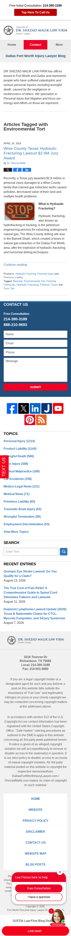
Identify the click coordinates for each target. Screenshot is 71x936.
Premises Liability (13, 277)
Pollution (45, 284)
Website (36, 809)
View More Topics (16, 531)
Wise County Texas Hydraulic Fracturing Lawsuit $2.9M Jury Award (31, 153)
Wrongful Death (19, 456)
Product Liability (20, 448)
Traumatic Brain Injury (22, 509)
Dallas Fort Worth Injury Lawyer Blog (36, 30)
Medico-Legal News (21, 486)
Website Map (35, 853)
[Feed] (41, 420)
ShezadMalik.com (17, 780)
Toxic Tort (9, 288)
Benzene (18, 281)
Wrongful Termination (22, 516)
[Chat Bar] (35, 931)
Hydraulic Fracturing (28, 284)
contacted (21, 702)
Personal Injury (45, 273)
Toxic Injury (16, 463)
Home (12, 44)
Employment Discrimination (26, 524)
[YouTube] (58, 408)
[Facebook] (12, 408)
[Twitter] (23, 408)
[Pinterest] (29, 420)
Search (63, 551)
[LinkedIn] (35, 408)
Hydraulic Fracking (26, 273)
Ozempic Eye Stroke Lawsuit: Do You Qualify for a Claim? (30, 574)
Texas (54, 284)
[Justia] (46, 408)
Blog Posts (35, 864)
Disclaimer (35, 831)
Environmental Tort (34, 281)
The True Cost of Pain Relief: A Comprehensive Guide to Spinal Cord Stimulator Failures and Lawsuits (30, 592)
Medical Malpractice (22, 471)
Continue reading (15, 264)
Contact (35, 44)
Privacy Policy (35, 820)
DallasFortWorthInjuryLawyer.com (35, 776)
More (59, 44)
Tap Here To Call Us (35, 12)
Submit (35, 387)
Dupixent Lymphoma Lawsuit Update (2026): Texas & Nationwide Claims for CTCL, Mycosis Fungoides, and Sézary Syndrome (35, 614)
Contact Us (36, 842)
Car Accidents (18, 478)
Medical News (16, 494)
